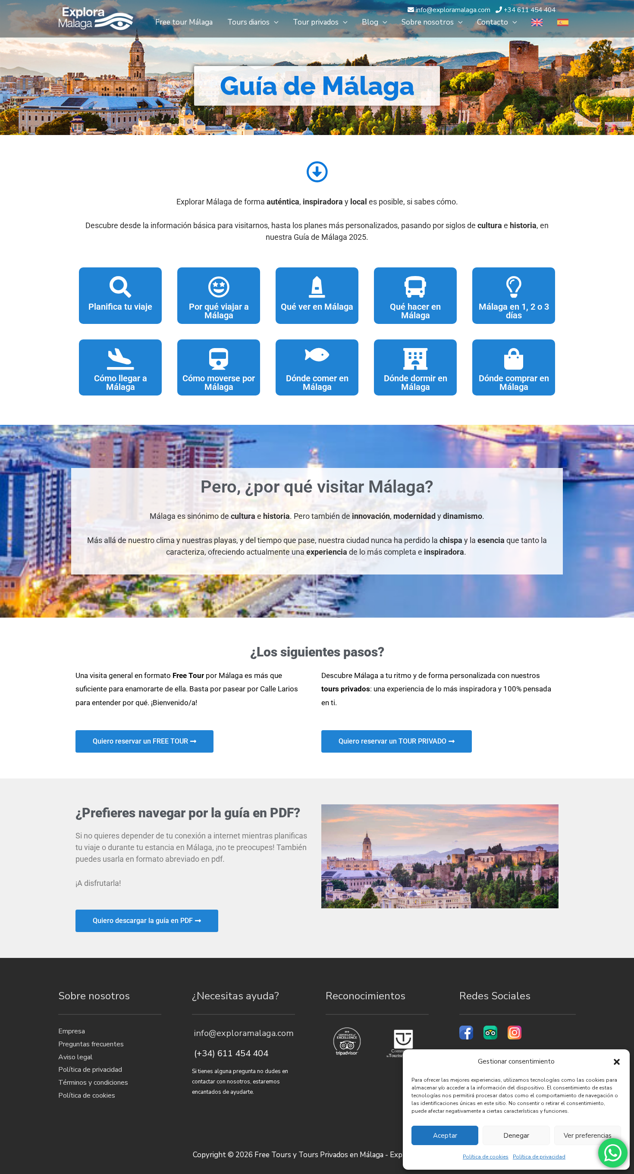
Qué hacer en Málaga (415, 310)
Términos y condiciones (93, 1082)
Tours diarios (248, 22)
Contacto (492, 22)
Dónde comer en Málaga (317, 382)
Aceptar (445, 1135)
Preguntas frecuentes (91, 1044)
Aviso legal (75, 1057)
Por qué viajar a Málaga (219, 310)
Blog (370, 22)
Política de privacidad (539, 1156)
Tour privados (316, 22)
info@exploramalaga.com (243, 1033)
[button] (616, 1062)
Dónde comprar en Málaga (514, 382)
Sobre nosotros (428, 22)
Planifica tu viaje (120, 306)
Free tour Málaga (184, 22)
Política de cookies (485, 1156)
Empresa (71, 1031)
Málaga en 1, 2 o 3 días (514, 310)
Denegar (516, 1135)
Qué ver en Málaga (317, 306)
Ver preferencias (588, 1135)
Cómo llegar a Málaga (120, 382)
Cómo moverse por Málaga (218, 382)
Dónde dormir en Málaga (415, 382)
